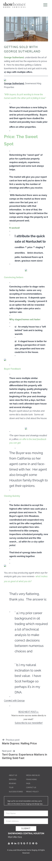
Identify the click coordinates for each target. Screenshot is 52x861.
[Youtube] (9, 843)
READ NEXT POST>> (28, 712)
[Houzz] (21, 843)
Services (12, 779)
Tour (11, 787)
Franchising (31, 779)
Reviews (12, 783)
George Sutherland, (14, 83)
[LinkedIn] (15, 843)
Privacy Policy (32, 792)
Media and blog (33, 775)
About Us (13, 775)
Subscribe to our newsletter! (29, 723)
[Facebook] (27, 843)
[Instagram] (18, 843)
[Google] (24, 843)
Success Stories (16, 792)
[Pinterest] (12, 843)
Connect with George (14, 700)
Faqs (28, 783)
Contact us (31, 787)
